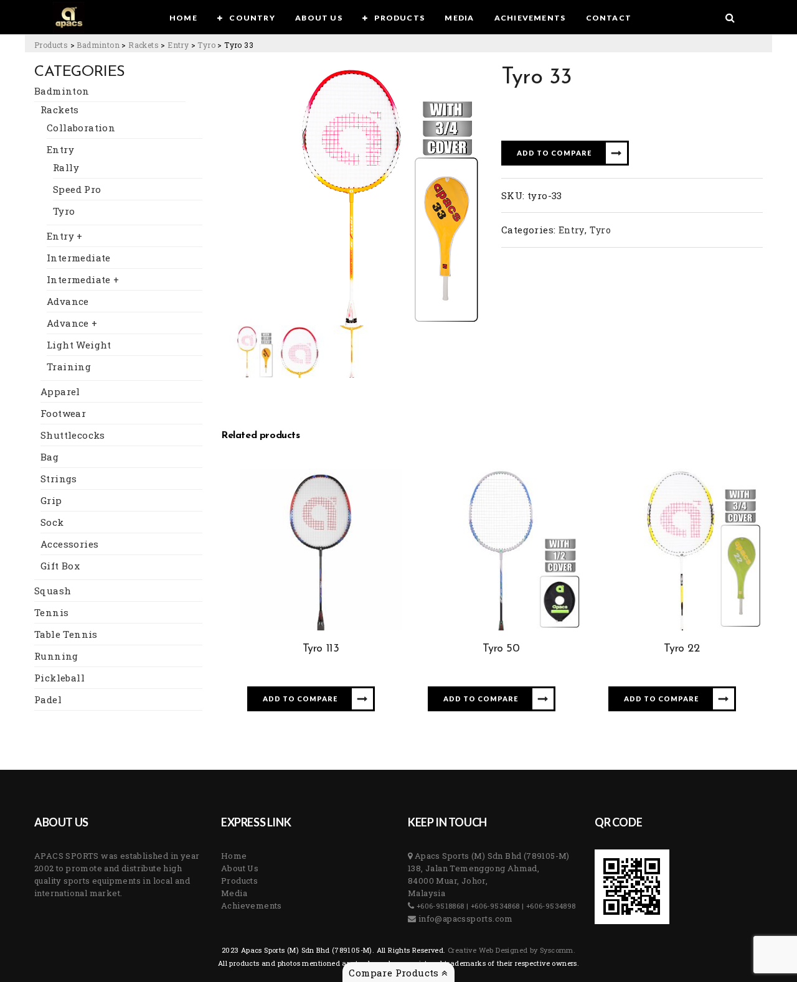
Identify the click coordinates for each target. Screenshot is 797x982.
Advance (68, 301)
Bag (49, 457)
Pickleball (59, 677)
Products (239, 880)
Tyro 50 (501, 649)
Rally (66, 167)
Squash (52, 590)
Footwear (63, 413)
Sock (52, 522)
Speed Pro (77, 189)
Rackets (59, 109)
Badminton (62, 91)
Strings (58, 478)
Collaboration (81, 127)
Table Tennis (66, 634)
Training (69, 366)
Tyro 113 (321, 649)
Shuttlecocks (72, 435)
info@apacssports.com (464, 918)
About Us (239, 868)
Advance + (72, 323)
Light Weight (79, 345)
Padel (48, 699)
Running (56, 656)
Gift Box (60, 565)
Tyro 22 (681, 649)
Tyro (64, 211)
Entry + (65, 236)
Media (234, 893)
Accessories (69, 544)
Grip (51, 500)
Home (234, 855)
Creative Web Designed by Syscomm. (511, 950)
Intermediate (79, 257)
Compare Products (395, 972)
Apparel (60, 391)
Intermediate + (83, 279)
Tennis (51, 612)
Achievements (251, 905)
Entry (60, 149)
